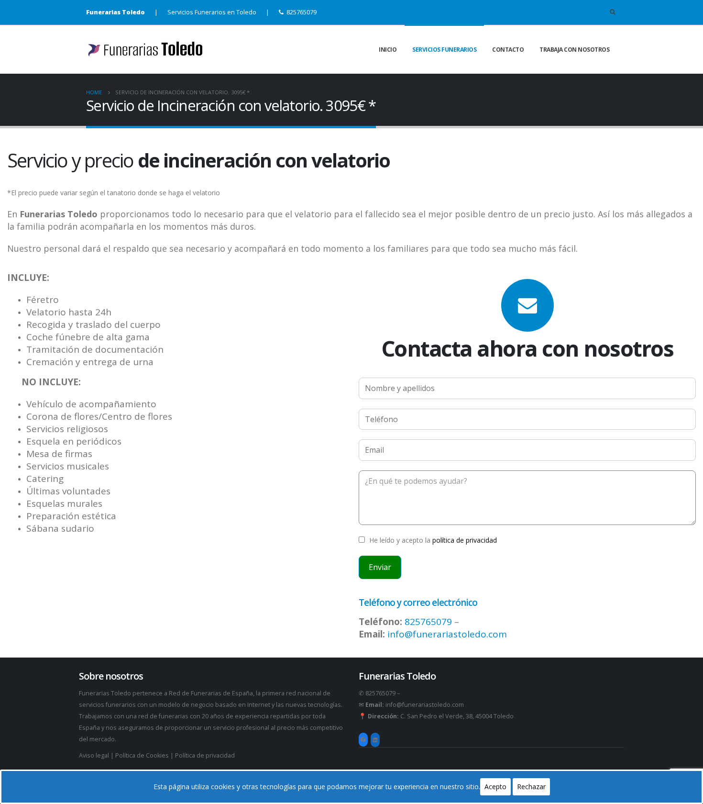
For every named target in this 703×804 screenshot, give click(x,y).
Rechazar (531, 786)
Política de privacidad (205, 755)
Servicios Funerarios (444, 49)
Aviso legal (94, 755)
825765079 (301, 12)
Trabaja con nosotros (574, 49)
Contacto (508, 49)
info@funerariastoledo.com (447, 634)
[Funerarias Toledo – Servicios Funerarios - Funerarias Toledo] (146, 49)
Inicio (387, 49)
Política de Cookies (142, 755)
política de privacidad (464, 540)
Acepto (495, 786)
